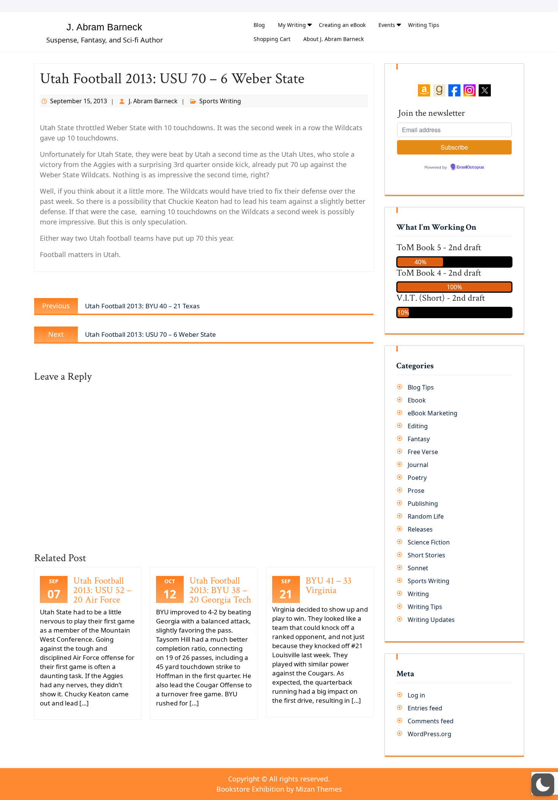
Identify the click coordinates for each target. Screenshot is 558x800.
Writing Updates (431, 619)
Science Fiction (429, 542)
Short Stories (426, 555)
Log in (416, 695)
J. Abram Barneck (104, 27)
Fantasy (419, 439)
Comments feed (431, 721)
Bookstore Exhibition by (279, 789)
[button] (542, 784)
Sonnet (418, 568)
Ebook (417, 400)
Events (386, 24)
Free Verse (423, 452)
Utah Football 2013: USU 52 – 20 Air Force (102, 590)
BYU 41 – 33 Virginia (329, 585)
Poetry (417, 477)
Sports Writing (220, 101)
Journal (418, 465)
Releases (420, 529)
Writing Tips (423, 24)
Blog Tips (421, 387)
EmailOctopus (470, 167)
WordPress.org (429, 734)
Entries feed (425, 708)
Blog (259, 24)
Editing (418, 426)
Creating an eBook (342, 24)
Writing (418, 594)
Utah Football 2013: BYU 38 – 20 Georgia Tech (220, 590)
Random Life (426, 516)
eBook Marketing (432, 413)
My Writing (292, 24)
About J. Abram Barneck (333, 39)
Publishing (423, 503)
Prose (416, 490)
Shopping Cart (272, 39)
